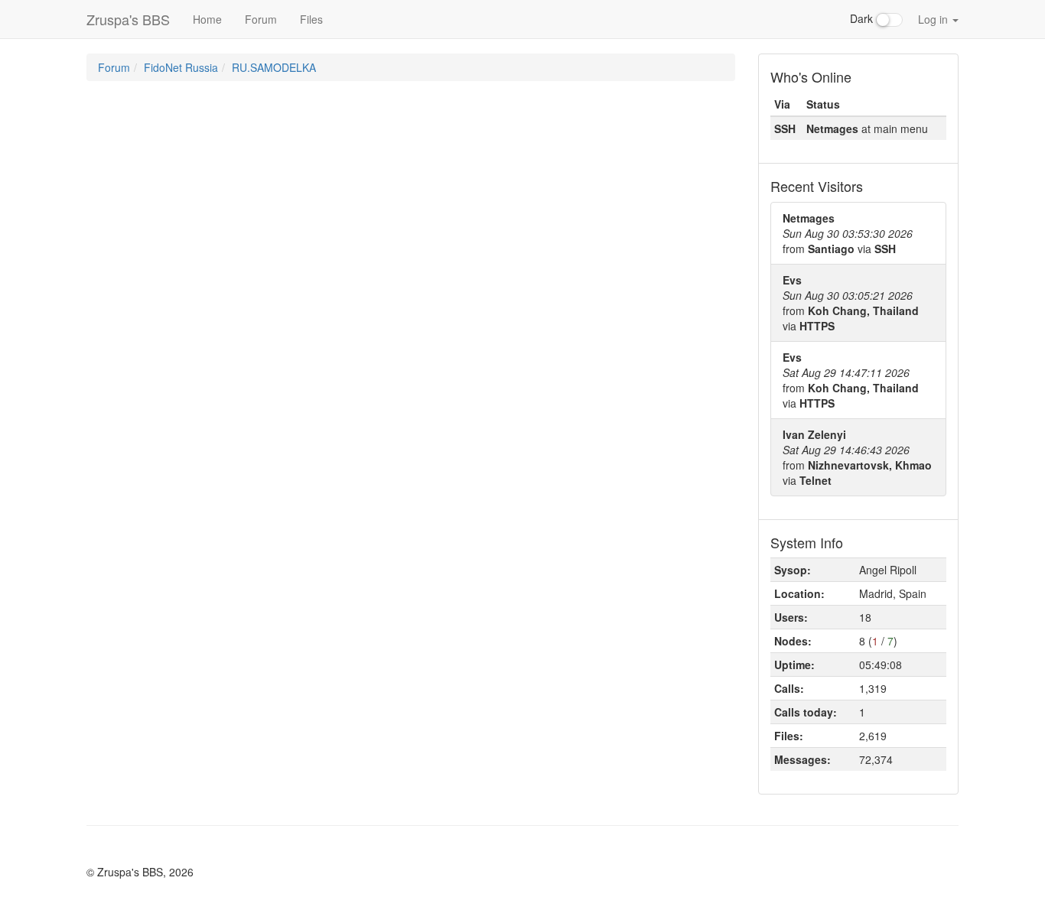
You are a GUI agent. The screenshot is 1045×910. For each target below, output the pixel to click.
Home (207, 19)
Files (311, 19)
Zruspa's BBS (128, 19)
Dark (863, 18)
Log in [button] (934, 19)
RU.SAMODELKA (274, 67)
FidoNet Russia (181, 67)
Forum (261, 19)
